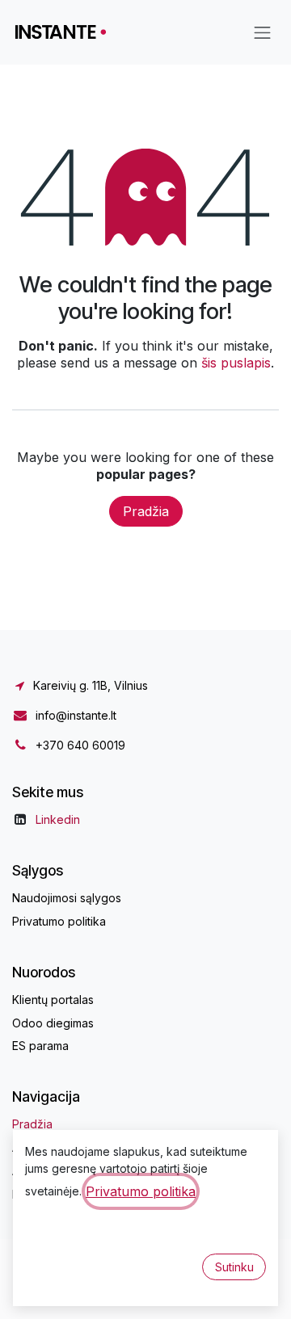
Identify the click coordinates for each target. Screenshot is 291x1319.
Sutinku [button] (234, 1267)
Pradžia (146, 511)
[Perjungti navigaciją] (263, 32)
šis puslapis (236, 363)
